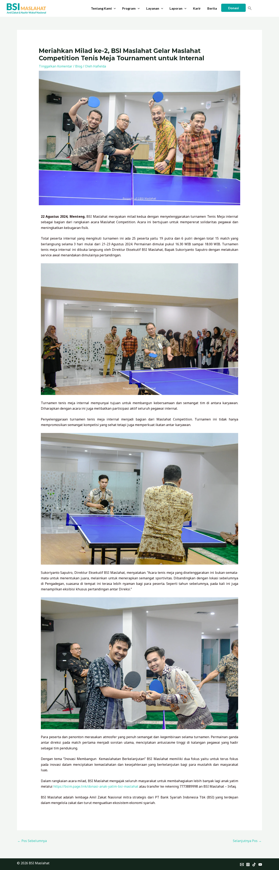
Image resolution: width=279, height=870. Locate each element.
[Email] (242, 864)
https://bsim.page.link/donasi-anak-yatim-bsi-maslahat (95, 786)
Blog (78, 66)
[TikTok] (254, 864)
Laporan (176, 8)
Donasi (233, 8)
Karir (197, 8)
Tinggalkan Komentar (55, 66)
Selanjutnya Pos (247, 841)
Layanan (152, 8)
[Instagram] (248, 864)
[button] (114, 8)
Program (129, 8)
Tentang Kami (101, 8)
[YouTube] (260, 864)
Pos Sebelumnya (32, 841)
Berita (212, 8)
